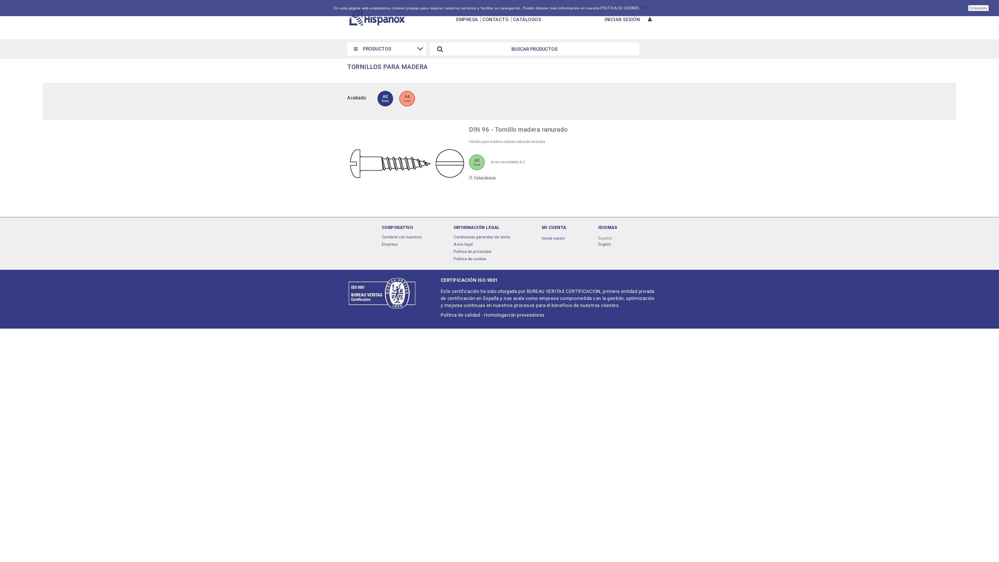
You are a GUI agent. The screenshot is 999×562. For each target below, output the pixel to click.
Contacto (495, 19)
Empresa (467, 19)
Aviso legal (463, 244)
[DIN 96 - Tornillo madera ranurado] (407, 98)
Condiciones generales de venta (482, 237)
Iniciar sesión (553, 238)
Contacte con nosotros (402, 237)
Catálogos (527, 19)
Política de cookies (470, 259)
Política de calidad (460, 315)
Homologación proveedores (514, 315)
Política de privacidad (472, 252)
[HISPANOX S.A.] (376, 17)
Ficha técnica (485, 178)
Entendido (979, 8)
